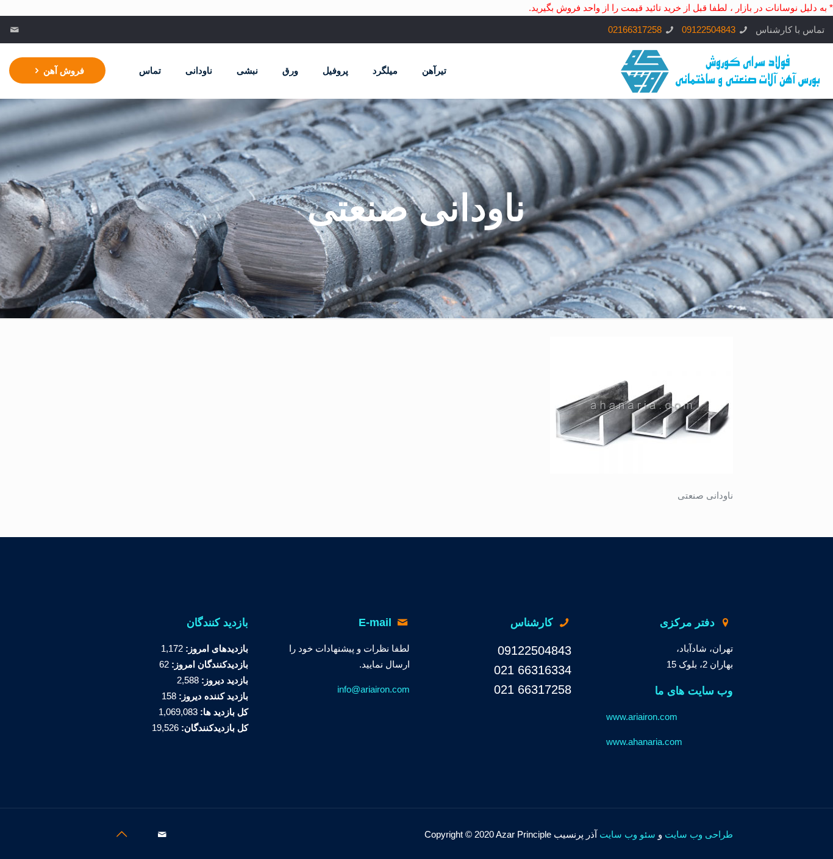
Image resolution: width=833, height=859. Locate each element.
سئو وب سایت (627, 834)
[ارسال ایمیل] (15, 29)
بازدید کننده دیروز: (212, 696)
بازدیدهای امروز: (215, 648)
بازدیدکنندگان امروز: (208, 664)
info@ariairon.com (373, 689)
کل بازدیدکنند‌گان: (213, 727)
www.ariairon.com (641, 716)
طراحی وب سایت (699, 834)
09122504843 (708, 29)
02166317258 (635, 29)
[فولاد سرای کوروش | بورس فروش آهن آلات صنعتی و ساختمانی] (721, 70)
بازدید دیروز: (223, 680)
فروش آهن (63, 70)
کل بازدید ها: (223, 712)
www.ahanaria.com (644, 741)
